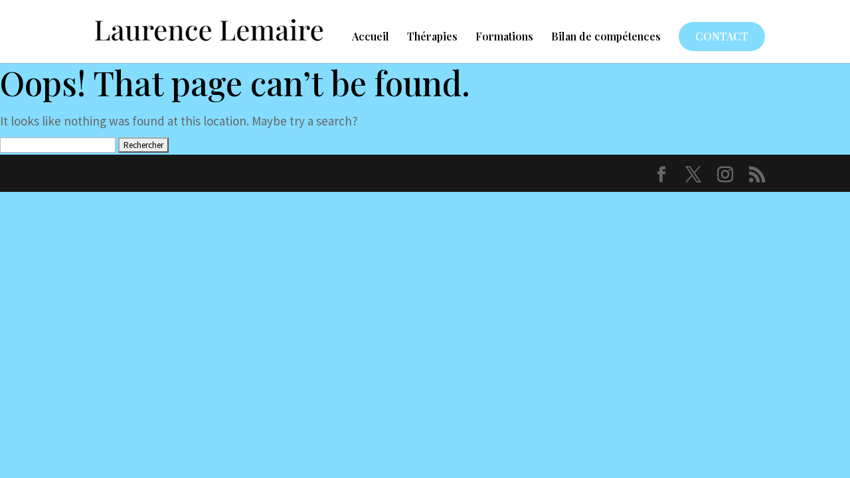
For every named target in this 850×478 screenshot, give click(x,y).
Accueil (370, 37)
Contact (721, 36)
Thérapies (432, 37)
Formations (504, 37)
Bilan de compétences (606, 37)
